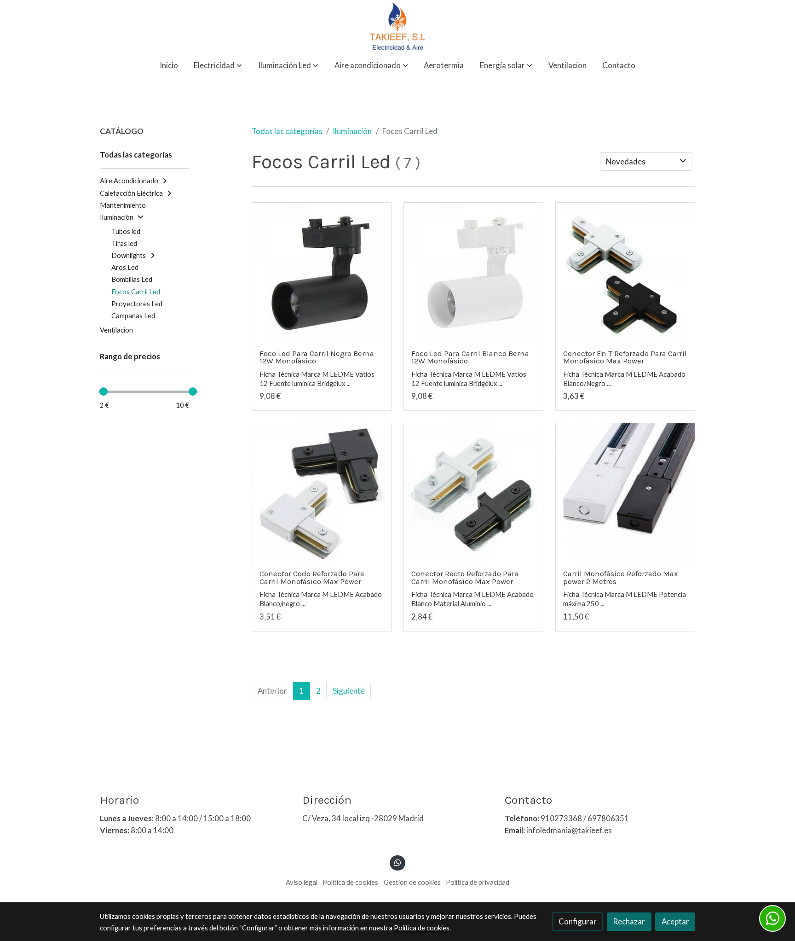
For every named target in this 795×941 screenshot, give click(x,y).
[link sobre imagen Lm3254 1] (473, 493)
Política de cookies (350, 882)
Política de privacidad (477, 882)
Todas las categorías (287, 131)
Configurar (578, 921)
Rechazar (629, 921)
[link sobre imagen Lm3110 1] (322, 272)
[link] (397, 26)
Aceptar (675, 921)
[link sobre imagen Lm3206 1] (625, 493)
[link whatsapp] (397, 862)
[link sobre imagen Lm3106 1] (473, 272)
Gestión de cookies (412, 882)
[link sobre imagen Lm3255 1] (322, 493)
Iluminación (352, 131)
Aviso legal (301, 882)
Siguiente (349, 691)
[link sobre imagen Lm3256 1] (625, 272)
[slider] (103, 391)
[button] (218, 65)
